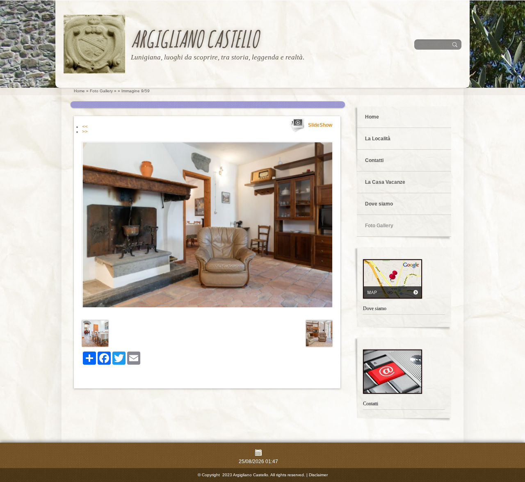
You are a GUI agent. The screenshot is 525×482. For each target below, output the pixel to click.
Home (79, 91)
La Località (377, 139)
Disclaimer (318, 475)
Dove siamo (379, 204)
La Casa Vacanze (385, 182)
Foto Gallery (101, 91)
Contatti (374, 160)
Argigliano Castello (194, 38)
